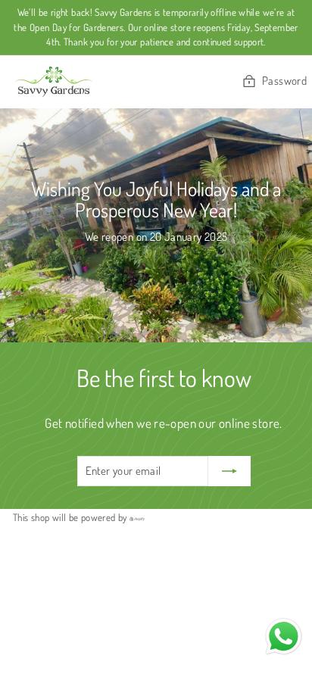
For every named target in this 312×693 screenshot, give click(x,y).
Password (284, 80)
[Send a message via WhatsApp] (283, 636)
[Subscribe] (229, 471)
